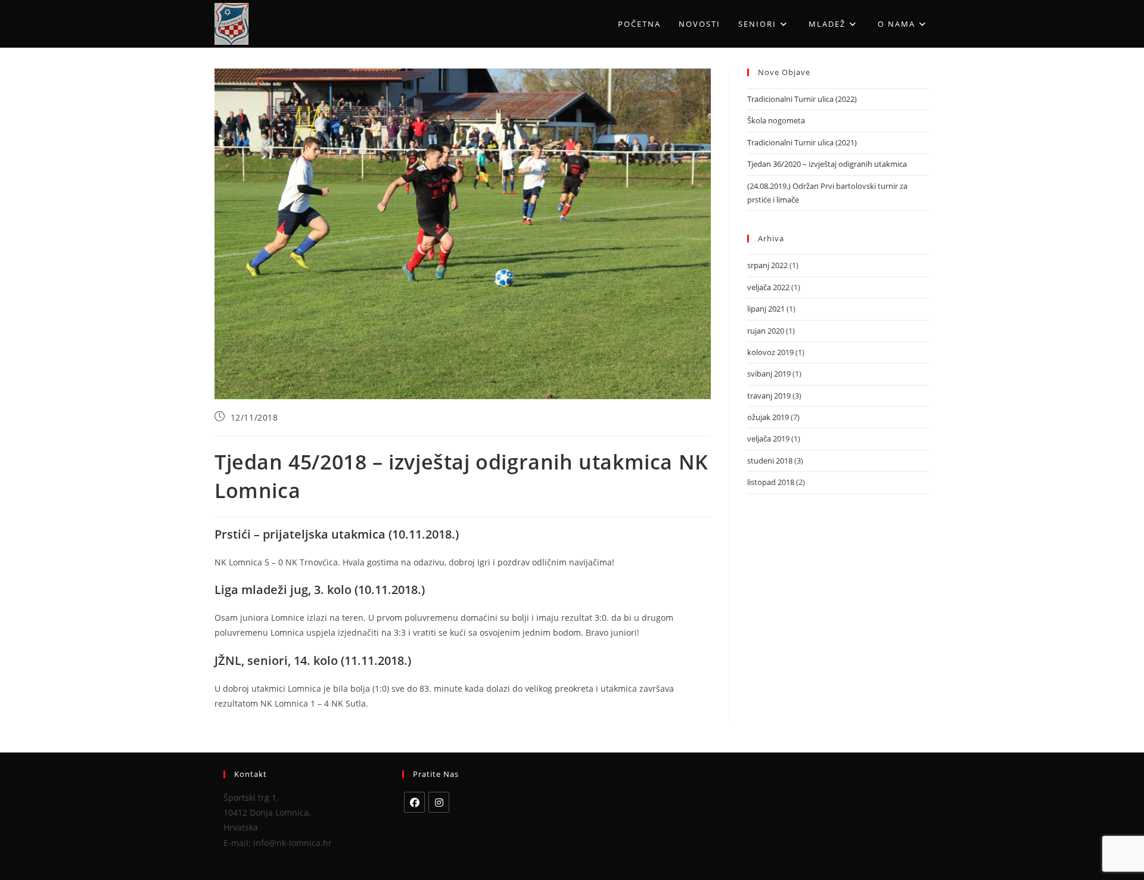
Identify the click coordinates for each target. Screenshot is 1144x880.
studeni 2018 (769, 460)
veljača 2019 (768, 438)
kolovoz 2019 (770, 352)
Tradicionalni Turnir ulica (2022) (802, 99)
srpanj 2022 (767, 265)
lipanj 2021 (766, 308)
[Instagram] (438, 802)
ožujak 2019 (768, 417)
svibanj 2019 (769, 373)
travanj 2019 (769, 395)
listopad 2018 (770, 482)
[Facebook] (414, 802)
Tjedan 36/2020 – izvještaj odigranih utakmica (827, 163)
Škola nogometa (776, 120)
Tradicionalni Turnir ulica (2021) (802, 142)
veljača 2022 (768, 287)
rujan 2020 (765, 330)
